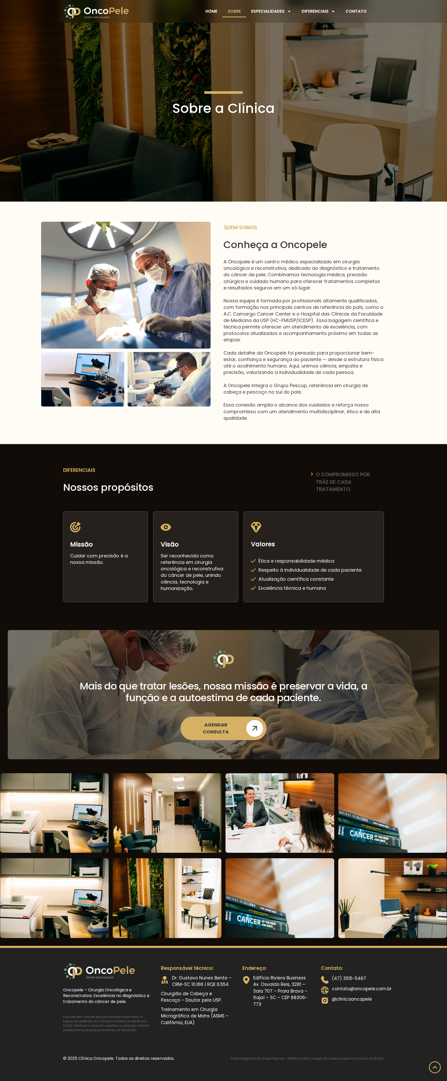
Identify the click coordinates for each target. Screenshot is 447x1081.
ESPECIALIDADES (268, 11)
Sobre (234, 11)
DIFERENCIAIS (315, 11)
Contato (356, 11)
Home (211, 11)
